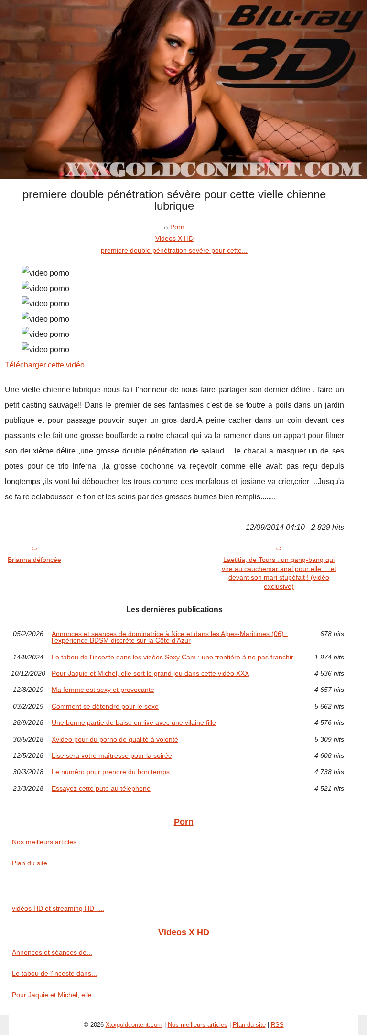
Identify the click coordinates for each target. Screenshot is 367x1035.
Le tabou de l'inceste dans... (54, 973)
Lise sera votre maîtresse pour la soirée (112, 755)
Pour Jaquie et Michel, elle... (54, 995)
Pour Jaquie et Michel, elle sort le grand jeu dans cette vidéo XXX (150, 673)
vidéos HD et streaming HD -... (58, 908)
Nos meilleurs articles (44, 842)
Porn (177, 227)
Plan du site (29, 863)
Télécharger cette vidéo (45, 365)
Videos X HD (174, 238)
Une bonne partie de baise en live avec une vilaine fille (134, 722)
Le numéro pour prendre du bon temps (111, 771)
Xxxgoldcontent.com (134, 1024)
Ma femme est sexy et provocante (103, 689)
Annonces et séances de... (52, 952)
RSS (277, 1024)
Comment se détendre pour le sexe (105, 706)
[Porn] (183, 89)
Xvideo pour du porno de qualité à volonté (115, 739)
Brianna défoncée (34, 559)
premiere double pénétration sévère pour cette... (174, 250)
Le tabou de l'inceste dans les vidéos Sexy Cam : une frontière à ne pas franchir (172, 657)
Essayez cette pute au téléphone (101, 788)
